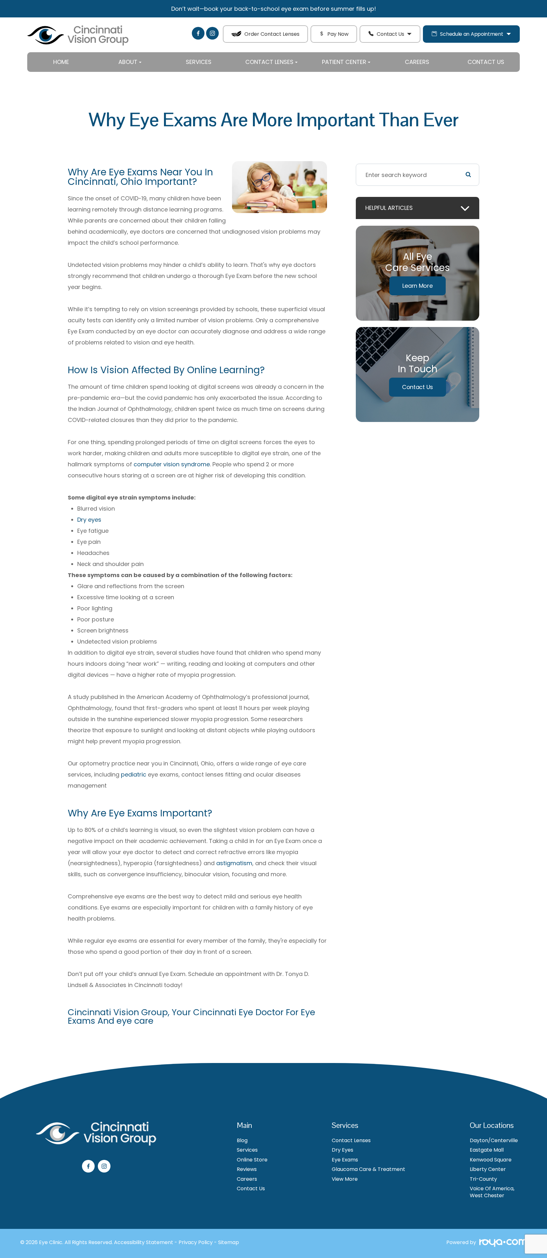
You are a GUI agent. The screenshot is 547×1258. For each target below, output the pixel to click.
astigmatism (234, 863)
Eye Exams (345, 1159)
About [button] (127, 62)
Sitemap (228, 1242)
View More (345, 1179)
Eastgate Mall (487, 1150)
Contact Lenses (351, 1140)
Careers (417, 62)
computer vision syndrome (172, 464)
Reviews (247, 1169)
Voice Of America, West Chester (492, 1192)
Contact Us (390, 34)
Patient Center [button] (344, 62)
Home (61, 62)
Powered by (461, 1243)
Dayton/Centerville (494, 1140)
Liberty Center (488, 1169)
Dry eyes (89, 520)
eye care (135, 1021)
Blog (242, 1140)
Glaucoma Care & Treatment (368, 1169)
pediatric (133, 774)
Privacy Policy (196, 1242)
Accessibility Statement (143, 1242)
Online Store (252, 1159)
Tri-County (483, 1179)
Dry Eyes (342, 1150)
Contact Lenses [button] (269, 62)
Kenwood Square (491, 1159)
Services (198, 62)
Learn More (417, 286)
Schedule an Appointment (471, 34)
